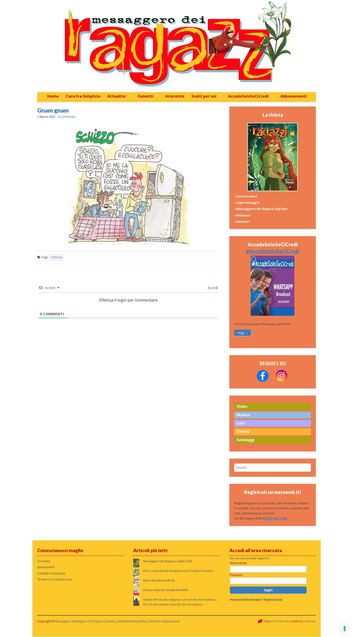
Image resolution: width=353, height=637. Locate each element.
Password (236, 575)
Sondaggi (246, 440)
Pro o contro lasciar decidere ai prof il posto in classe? (178, 571)
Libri (241, 423)
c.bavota (309, 621)
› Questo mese (245, 196)
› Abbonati (242, 215)
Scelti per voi (203, 96)
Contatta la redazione (51, 573)
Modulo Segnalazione (165, 621)
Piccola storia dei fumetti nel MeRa (165, 590)
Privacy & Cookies (103, 621)
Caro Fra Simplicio (83, 96)
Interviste (174, 96)
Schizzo (56, 257)
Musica (243, 415)
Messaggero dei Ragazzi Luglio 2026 (167, 561)
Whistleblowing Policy (132, 621)
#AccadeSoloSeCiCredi (272, 251)
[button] (272, 467)
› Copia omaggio (246, 203)
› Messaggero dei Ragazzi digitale (260, 209)
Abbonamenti (293, 96)
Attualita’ (116, 96)
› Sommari (242, 222)
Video (242, 406)
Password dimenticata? (246, 599)
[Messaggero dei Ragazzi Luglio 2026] (272, 190)
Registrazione (272, 599)
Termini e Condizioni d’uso (54, 579)
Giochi (243, 431)
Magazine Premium (276, 621)
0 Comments (66, 117)
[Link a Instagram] (281, 381)
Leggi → (242, 333)
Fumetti (145, 96)
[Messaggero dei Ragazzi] (176, 46)
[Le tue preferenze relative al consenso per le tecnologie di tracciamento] (344, 628)
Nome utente (238, 563)
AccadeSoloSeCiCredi (248, 96)
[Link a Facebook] (263, 381)
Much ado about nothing (159, 580)
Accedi (212, 287)
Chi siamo (43, 561)
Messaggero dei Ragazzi (71, 621)
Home (53, 96)
